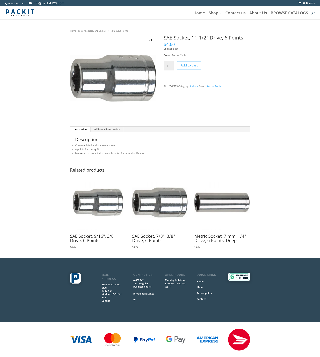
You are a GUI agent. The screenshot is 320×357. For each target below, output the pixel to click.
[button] (151, 40)
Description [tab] (80, 129)
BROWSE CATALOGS (289, 13)
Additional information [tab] (107, 129)
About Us (258, 13)
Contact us (235, 13)
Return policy (204, 293)
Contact (201, 299)
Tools (80, 30)
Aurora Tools (214, 86)
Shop (213, 13)
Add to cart (189, 65)
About (200, 287)
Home (199, 13)
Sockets (89, 30)
